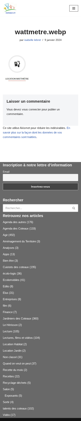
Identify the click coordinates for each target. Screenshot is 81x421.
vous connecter (31, 109)
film (5, 305)
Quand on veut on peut (17, 363)
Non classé (10, 357)
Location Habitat (13, 344)
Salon (6, 389)
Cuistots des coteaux (16, 267)
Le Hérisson (10, 324)
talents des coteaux (15, 408)
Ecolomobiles (11, 279)
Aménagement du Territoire (19, 241)
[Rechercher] (74, 208)
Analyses (8, 247)
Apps (6, 254)
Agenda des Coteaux (16, 228)
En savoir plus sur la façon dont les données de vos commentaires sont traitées (36, 132)
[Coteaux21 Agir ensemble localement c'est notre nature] (10, 8)
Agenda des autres (14, 222)
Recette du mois (13, 369)
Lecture (7, 331)
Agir (5, 234)
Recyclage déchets (15, 382)
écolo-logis (9, 273)
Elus (5, 292)
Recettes (8, 376)
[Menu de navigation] (73, 8)
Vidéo (6, 414)
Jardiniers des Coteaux (17, 318)
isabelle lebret (32, 40)
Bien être (8, 260)
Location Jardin (12, 350)
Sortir (6, 402)
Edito (6, 286)
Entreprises (10, 299)
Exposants (11, 395)
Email (6, 171)
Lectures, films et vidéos (18, 337)
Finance (8, 312)
